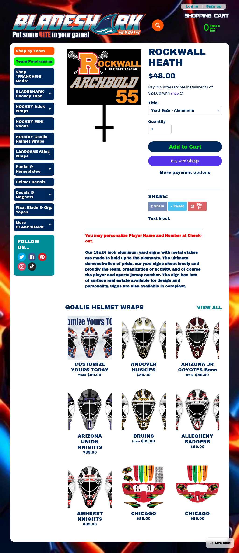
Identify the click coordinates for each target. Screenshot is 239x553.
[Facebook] (32, 257)
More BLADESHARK (35, 225)
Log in (192, 6)
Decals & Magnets (35, 194)
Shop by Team (30, 51)
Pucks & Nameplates (35, 169)
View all (209, 307)
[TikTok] (32, 266)
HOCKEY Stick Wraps (35, 109)
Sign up (213, 6)
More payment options (185, 173)
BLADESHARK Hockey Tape (35, 94)
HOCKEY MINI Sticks (30, 124)
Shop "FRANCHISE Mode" (29, 76)
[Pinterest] (42, 257)
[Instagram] (22, 266)
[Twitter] (22, 257)
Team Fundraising (34, 61)
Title (153, 103)
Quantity (157, 122)
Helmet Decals (31, 182)
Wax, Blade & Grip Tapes (35, 209)
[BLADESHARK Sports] (79, 25)
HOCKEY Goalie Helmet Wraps (31, 139)
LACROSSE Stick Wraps (35, 154)
